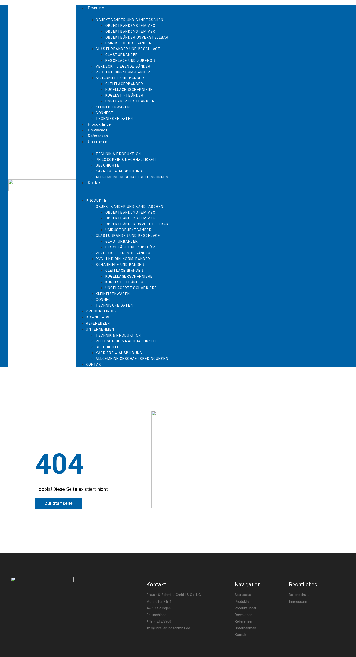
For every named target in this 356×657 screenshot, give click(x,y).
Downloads (98, 130)
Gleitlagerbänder (124, 84)
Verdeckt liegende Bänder (123, 66)
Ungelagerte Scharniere (131, 101)
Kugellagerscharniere (129, 90)
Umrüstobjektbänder (128, 43)
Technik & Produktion (118, 154)
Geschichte (107, 165)
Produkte (96, 7)
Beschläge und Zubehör (130, 60)
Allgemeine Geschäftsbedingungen (132, 177)
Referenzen (98, 135)
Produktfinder (100, 124)
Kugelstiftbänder (124, 95)
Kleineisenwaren (113, 107)
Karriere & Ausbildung (119, 171)
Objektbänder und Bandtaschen (129, 20)
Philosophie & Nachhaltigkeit (126, 160)
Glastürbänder (121, 55)
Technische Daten (114, 119)
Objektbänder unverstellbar (137, 37)
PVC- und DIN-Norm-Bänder (123, 72)
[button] (189, 188)
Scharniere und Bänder (120, 78)
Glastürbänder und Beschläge (128, 49)
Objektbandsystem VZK (130, 31)
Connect (105, 113)
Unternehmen (99, 141)
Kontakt (95, 182)
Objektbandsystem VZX (130, 26)
